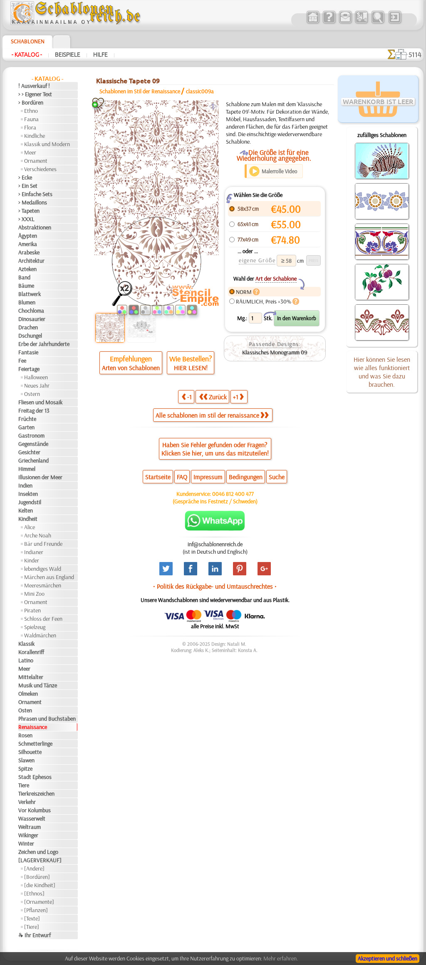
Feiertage (29, 369)
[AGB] (361, 22)
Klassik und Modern (47, 144)
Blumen (26, 302)
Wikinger (28, 835)
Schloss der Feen (43, 618)
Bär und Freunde (43, 543)
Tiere (23, 785)
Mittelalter (30, 677)
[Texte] (32, 918)
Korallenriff (31, 652)
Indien (25, 485)
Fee (22, 360)
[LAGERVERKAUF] (40, 860)
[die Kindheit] (39, 885)
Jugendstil (29, 502)
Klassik (26, 643)
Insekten (28, 493)
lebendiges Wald (42, 568)
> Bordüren (30, 102)
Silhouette (30, 752)
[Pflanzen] (36, 910)
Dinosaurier (31, 319)
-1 (189, 397)
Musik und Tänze (37, 685)
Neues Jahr (37, 385)
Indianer (33, 552)
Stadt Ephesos (35, 777)
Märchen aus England (49, 577)
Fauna (31, 119)
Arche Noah (37, 535)
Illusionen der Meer (40, 477)
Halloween (36, 377)
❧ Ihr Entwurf (34, 935)
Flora (30, 127)
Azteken (27, 269)
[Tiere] (31, 926)
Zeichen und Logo (38, 852)
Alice (29, 527)
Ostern (32, 394)
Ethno (31, 110)
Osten (25, 710)
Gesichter (29, 452)
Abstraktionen (34, 227)
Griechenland (33, 460)
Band (24, 277)
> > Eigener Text (35, 94)
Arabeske (29, 252)
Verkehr (27, 802)
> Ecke (25, 177)
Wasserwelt (31, 818)
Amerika (27, 244)
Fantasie (28, 352)
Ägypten (27, 235)
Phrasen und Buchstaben (47, 718)
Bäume (26, 285)
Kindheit (27, 518)
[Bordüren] (37, 876)
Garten (26, 427)
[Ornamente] (39, 901)
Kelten (25, 510)
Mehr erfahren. (280, 958)
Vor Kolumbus (34, 810)
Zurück (218, 397)
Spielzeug (34, 627)
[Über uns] (329, 22)
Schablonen (28, 41)
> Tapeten (29, 210)
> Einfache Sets (35, 194)
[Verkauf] (313, 22)
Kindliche (34, 135)
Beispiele (67, 54)
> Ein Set (27, 185)
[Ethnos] (34, 893)
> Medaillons (32, 202)
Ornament (35, 160)
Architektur (31, 260)
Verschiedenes (40, 169)
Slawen (26, 760)
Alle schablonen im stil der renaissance (207, 415)
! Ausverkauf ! (34, 86)
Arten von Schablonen (131, 367)
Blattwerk (29, 294)
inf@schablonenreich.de (215, 544)
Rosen (25, 735)
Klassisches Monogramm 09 (274, 352)
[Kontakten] (345, 22)
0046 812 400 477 (233, 493)
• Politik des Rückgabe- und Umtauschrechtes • (215, 586)
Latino (25, 660)
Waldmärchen (40, 635)
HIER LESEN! (191, 367)
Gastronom (31, 435)
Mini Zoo (34, 593)
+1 (235, 397)
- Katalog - (27, 54)
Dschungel (30, 335)
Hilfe (100, 54)
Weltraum (29, 827)
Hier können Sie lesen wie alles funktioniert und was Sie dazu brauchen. (382, 371)
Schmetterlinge (35, 743)
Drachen (28, 327)
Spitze (25, 768)
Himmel (26, 469)
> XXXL (26, 219)
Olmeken (28, 693)
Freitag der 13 (34, 410)
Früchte (27, 419)
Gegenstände (33, 444)
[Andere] (34, 868)
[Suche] (377, 22)
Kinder (31, 560)
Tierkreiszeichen (36, 793)
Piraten (32, 610)
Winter (26, 843)
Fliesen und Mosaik (40, 402)
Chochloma (31, 310)
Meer (30, 152)
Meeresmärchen (42, 585)
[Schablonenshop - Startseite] (75, 23)
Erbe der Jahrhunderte (43, 344)
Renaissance (32, 727)
